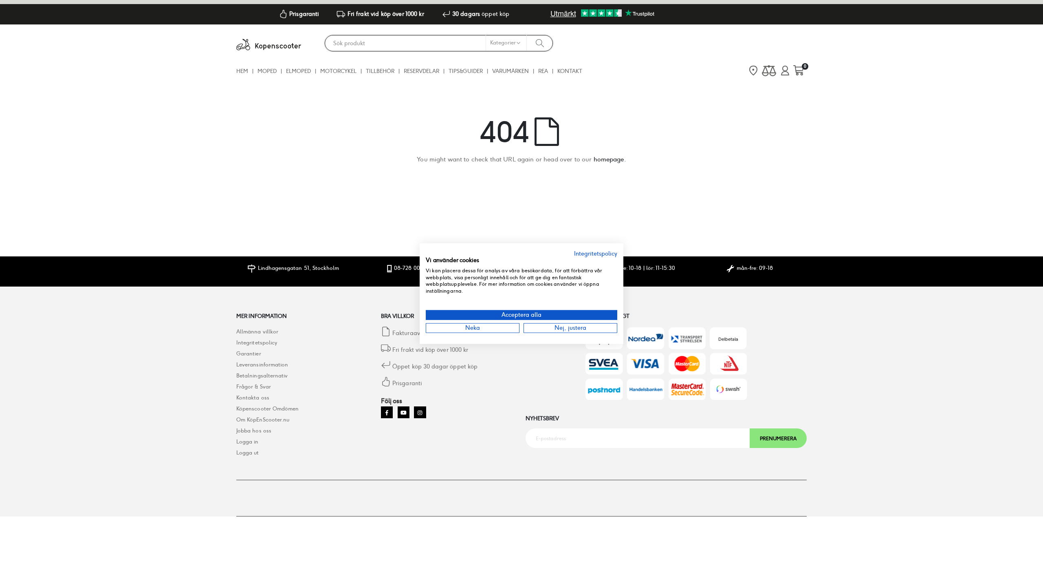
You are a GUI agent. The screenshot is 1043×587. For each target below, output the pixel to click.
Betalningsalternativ (262, 375)
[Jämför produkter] (769, 71)
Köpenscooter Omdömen (267, 408)
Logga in (247, 441)
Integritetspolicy (256, 342)
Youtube (403, 412)
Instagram (420, 412)
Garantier (248, 353)
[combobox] (438, 43)
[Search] (540, 43)
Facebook (387, 412)
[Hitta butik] (753, 71)
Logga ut (247, 452)
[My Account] (785, 71)
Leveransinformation (262, 364)
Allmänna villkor (257, 331)
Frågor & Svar (253, 386)
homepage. (610, 159)
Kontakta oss (252, 397)
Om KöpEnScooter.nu (262, 419)
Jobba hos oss (253, 430)
